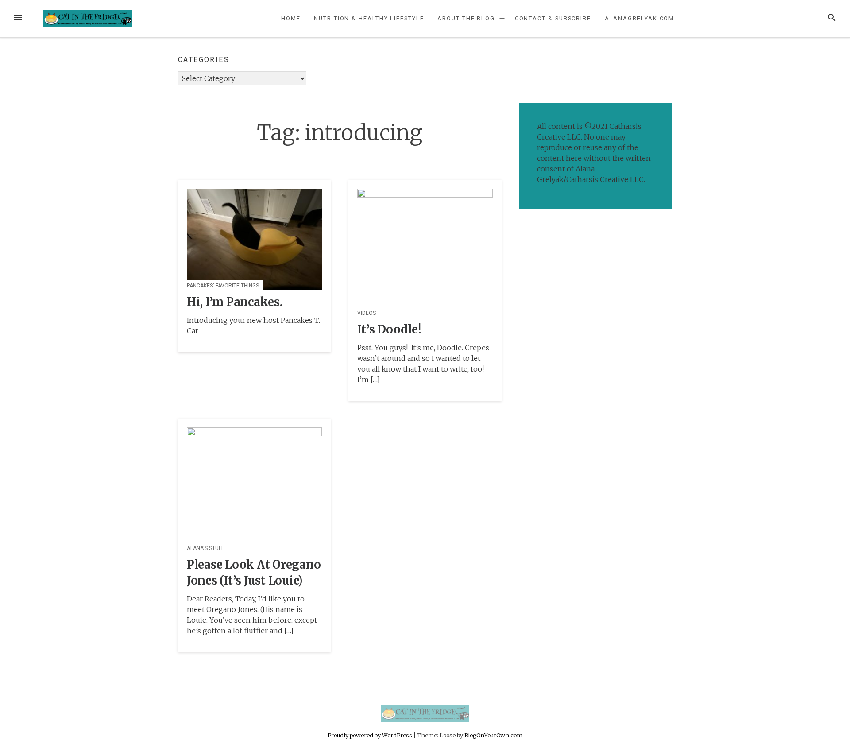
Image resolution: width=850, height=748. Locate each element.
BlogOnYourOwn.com (493, 735)
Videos (366, 313)
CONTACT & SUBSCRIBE (553, 18)
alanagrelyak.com (640, 18)
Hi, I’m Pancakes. (234, 302)
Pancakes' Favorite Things (223, 286)
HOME (291, 18)
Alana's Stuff (205, 548)
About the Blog (466, 18)
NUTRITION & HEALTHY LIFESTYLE (369, 18)
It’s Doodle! (389, 329)
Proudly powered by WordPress (370, 735)
